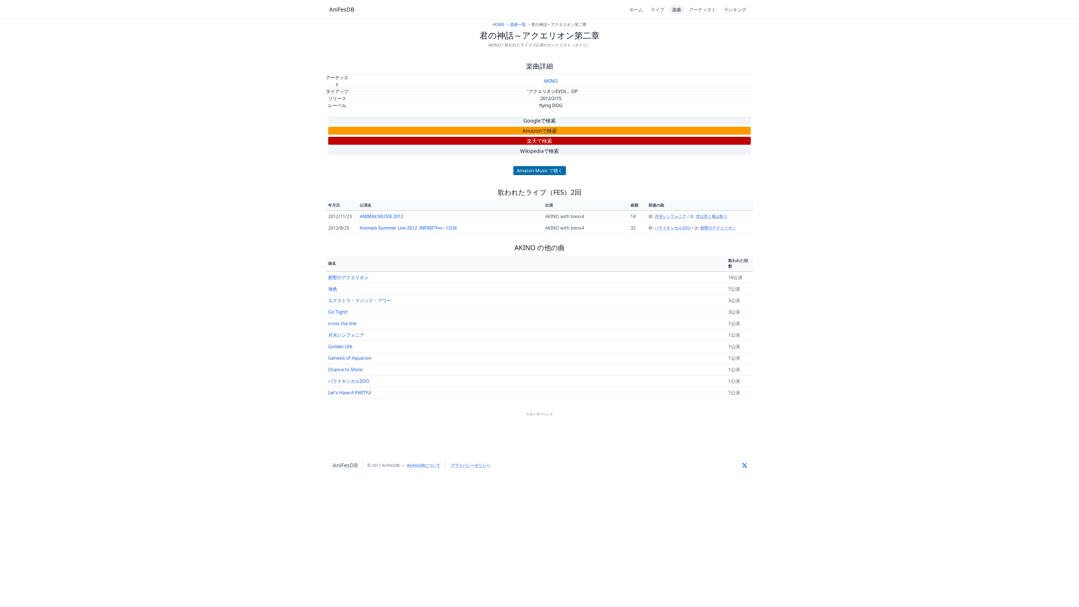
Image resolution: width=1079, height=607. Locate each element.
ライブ (657, 9)
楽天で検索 (539, 140)
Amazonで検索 (539, 130)
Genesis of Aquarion (349, 358)
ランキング (735, 9)
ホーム (636, 9)
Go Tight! (338, 312)
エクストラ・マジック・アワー (359, 300)
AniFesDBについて (423, 465)
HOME (498, 24)
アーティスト (702, 9)
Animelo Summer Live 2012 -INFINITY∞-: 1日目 (408, 228)
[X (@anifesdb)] (745, 465)
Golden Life (340, 346)
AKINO (551, 81)
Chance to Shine (345, 369)
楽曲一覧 (518, 24)
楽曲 (676, 9)
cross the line (342, 323)
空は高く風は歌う (711, 216)
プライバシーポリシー (470, 465)
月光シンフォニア (670, 216)
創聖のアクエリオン (718, 227)
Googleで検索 (539, 120)
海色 (332, 289)
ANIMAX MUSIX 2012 (381, 216)
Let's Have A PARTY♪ (349, 392)
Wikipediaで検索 (539, 151)
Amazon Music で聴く (540, 170)
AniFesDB (341, 9)
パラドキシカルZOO (673, 227)
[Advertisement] (539, 430)
